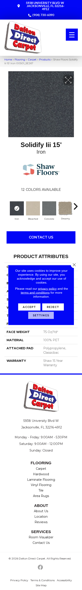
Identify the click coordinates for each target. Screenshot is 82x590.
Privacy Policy (19, 580)
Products (45, 59)
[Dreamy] (65, 208)
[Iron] (17, 208)
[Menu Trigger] (72, 35)
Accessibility (64, 580)
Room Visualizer (41, 537)
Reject (53, 307)
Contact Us (41, 237)
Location (41, 517)
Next (75, 204)
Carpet (32, 59)
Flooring (20, 59)
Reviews (41, 522)
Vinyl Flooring (41, 485)
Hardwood (41, 474)
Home (8, 59)
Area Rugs (41, 496)
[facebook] (40, 567)
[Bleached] (33, 208)
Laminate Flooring (41, 480)
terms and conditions (35, 292)
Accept (29, 307)
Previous (6, 204)
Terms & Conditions (42, 580)
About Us (41, 511)
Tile (41, 490)
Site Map (41, 585)
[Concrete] (49, 208)
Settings (41, 315)
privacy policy (47, 288)
